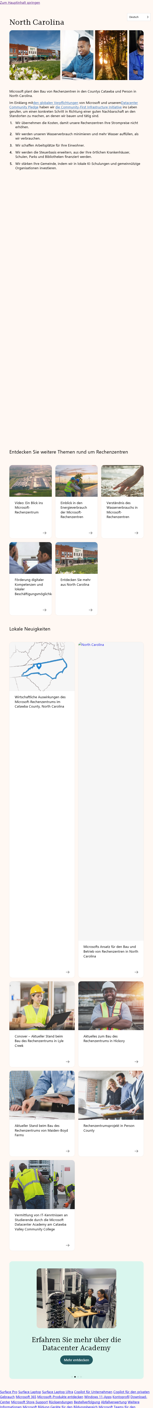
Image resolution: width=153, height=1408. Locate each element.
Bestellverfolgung (87, 1402)
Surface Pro (8, 1391)
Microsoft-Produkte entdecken (60, 1396)
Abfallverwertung (114, 1402)
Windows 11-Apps (98, 1396)
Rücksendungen (61, 1402)
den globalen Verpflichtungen (55, 102)
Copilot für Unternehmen (93, 1391)
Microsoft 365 (26, 1396)
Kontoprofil (121, 1396)
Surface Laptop (29, 1391)
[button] (72, 1377)
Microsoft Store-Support (29, 1402)
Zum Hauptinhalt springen (20, 2)
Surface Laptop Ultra (57, 1391)
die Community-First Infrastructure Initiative (88, 107)
